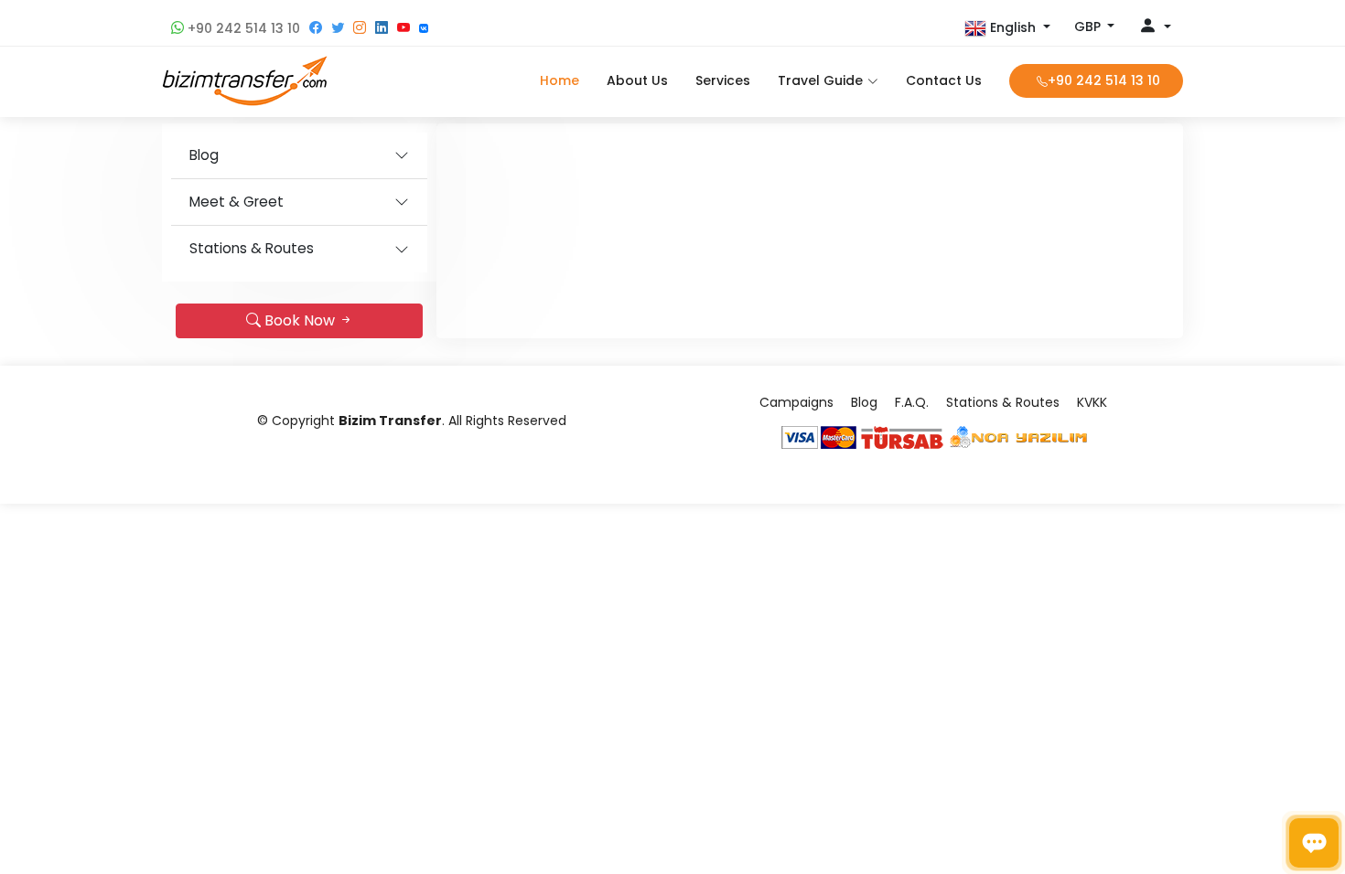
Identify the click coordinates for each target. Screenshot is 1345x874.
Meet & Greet (236, 201)
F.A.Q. (912, 402)
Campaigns (796, 402)
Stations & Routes (251, 248)
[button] (1007, 28)
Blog (204, 155)
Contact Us (944, 80)
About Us (637, 80)
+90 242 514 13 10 (242, 28)
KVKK (1092, 402)
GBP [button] (1089, 26)
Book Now (300, 320)
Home (559, 80)
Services (722, 80)
